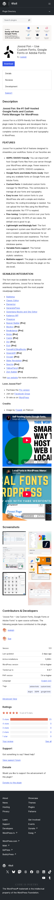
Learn (5, 819)
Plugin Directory (9, 11)
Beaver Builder (13, 323)
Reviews (9, 80)
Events (31, 824)
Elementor (11, 304)
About (5, 798)
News (5, 802)
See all (48, 741)
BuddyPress (9, 854)
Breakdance (11, 330)
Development (11, 86)
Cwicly (9, 338)
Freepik (19, 410)
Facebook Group (22, 393)
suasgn (23, 57)
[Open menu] (50, 4)
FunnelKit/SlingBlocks (16, 349)
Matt (6, 845)
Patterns (32, 811)
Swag (32, 833)
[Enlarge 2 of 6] (22, 550)
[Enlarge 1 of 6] (22, 534)
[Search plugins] (29, 20)
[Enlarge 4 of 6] (48, 534)
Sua (9, 638)
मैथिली (10, 865)
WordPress (24, 397)
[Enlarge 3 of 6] (22, 575)
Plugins (31, 807)
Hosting (6, 807)
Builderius (10, 296)
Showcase (33, 798)
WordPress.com (11, 841)
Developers (8, 828)
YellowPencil (12, 368)
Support (8, 93)
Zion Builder (11, 372)
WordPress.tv (10, 833)
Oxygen (9, 357)
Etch (8, 345)
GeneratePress (13, 308)
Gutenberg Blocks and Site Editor (21, 312)
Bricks (9, 334)
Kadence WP (12, 315)
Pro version (24, 390)
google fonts (45, 692)
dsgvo (30, 692)
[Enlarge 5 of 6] (48, 560)
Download (8, 64)
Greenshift (11, 353)
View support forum (12, 760)
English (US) (46, 681)
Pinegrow (10, 319)
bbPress (8, 850)
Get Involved (34, 819)
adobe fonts (34, 686)
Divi (8, 342)
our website (12, 377)
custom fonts (45, 686)
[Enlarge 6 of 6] (48, 585)
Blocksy (10, 327)
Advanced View (10, 699)
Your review (8, 741)
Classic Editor (12, 300)
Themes (32, 802)
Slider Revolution (14, 360)
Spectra (9, 364)
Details (8, 73)
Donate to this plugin (12, 782)
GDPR (37, 692)
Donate (33, 828)
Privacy (6, 811)
